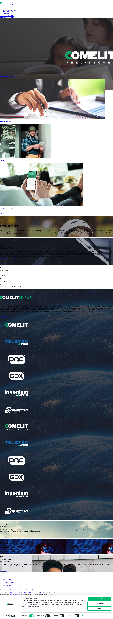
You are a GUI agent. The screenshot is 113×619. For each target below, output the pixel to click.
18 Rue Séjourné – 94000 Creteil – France (20, 592)
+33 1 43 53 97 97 (40, 592)
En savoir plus (3, 316)
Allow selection (99, 603)
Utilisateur (6, 13)
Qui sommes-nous (8, 579)
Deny (99, 608)
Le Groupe (6, 581)
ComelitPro (11, 16)
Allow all (99, 599)
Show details (86, 615)
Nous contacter (4, 16)
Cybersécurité (7, 585)
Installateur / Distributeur (9, 11)
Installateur (10, 259)
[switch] (47, 615)
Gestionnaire (3, 259)
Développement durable (9, 584)
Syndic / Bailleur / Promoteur (11, 10)
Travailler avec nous (8, 582)
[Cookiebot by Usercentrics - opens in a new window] (10, 616)
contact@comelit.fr (15, 594)
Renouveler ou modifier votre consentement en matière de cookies (17, 589)
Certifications (6, 587)
